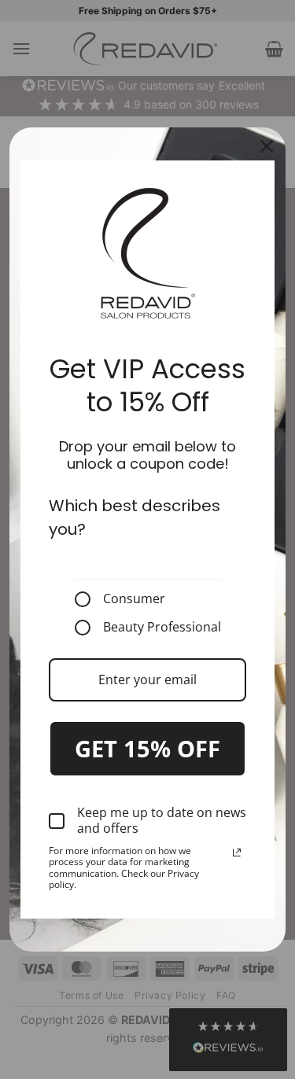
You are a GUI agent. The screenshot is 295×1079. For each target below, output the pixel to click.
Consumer (134, 599)
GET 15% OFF (147, 748)
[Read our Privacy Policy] (236, 852)
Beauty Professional (162, 627)
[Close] (267, 146)
